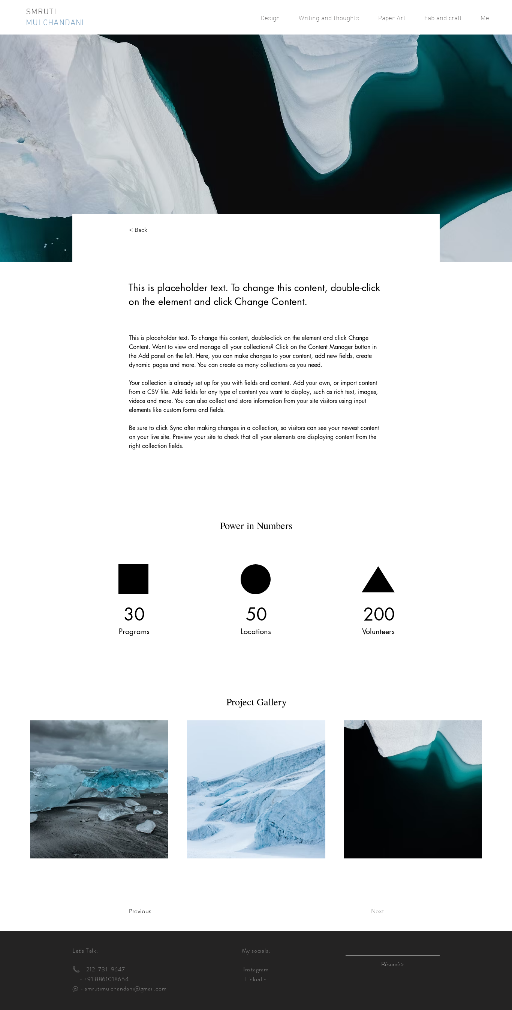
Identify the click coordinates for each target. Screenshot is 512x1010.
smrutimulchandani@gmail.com (126, 988)
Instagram (256, 969)
